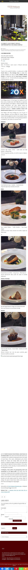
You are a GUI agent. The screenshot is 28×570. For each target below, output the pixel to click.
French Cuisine (15, 50)
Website (11, 519)
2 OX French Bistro (5, 49)
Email (7, 516)
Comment (3, 508)
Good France (21, 50)
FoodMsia (4, 48)
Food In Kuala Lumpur (9, 50)
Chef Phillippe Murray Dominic (14, 49)
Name (2, 515)
